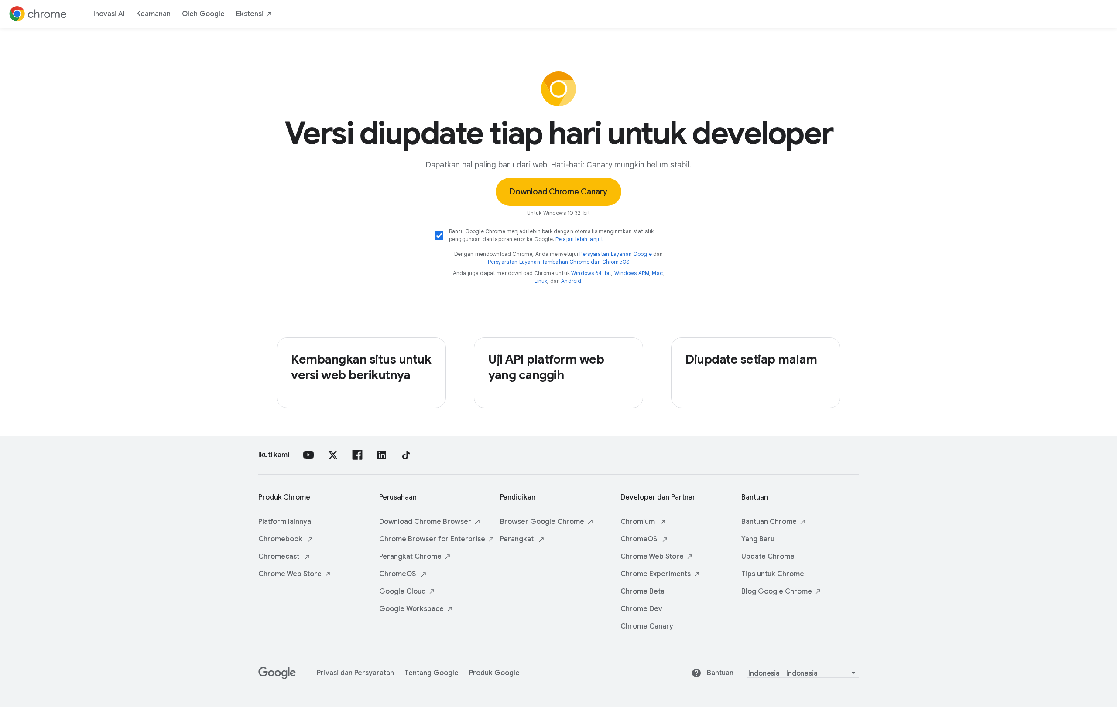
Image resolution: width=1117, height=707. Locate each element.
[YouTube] (308, 455)
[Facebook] (357, 455)
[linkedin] (382, 455)
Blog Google (776, 591)
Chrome (655, 574)
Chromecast (279, 556)
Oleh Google (203, 14)
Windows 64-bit (591, 273)
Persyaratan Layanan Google (615, 254)
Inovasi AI (109, 14)
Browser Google (542, 521)
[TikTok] (406, 455)
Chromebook (281, 539)
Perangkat (410, 556)
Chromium (638, 521)
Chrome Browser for (432, 539)
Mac (657, 273)
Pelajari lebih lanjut (579, 239)
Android (571, 281)
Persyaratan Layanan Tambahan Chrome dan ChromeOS (558, 261)
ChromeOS (398, 574)
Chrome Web (290, 574)
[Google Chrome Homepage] (38, 13)
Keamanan (153, 14)
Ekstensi (250, 14)
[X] (333, 455)
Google (402, 591)
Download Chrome (425, 521)
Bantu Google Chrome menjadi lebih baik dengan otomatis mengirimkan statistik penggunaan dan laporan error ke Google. (551, 235)
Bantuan (769, 521)
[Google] (277, 677)
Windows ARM (632, 273)
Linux (541, 281)
